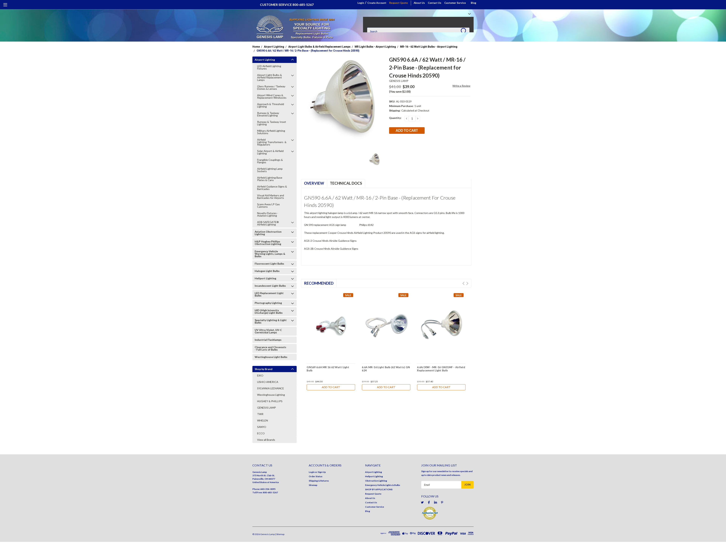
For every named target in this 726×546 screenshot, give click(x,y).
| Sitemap (279, 534)
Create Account (376, 2)
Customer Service (455, 2)
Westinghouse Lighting (271, 394)
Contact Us (434, 2)
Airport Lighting (274, 46)
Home (256, 46)
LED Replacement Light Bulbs (269, 294)
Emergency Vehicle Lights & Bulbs (382, 485)
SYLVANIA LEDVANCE (270, 388)
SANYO (261, 426)
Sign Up (322, 472)
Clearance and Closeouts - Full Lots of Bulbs (270, 348)
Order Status (315, 476)
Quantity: (395, 117)
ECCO (261, 433)
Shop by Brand (263, 369)
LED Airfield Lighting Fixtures (269, 67)
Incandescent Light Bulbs (270, 285)
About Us (419, 2)
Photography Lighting (268, 302)
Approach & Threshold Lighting (270, 105)
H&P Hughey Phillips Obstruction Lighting (268, 243)
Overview (314, 183)
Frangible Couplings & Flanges (270, 161)
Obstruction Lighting (376, 480)
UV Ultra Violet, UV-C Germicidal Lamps (268, 331)
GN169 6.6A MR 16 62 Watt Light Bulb (328, 369)
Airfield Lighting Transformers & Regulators (271, 142)
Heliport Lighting (265, 278)
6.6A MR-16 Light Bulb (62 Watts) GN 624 (386, 369)
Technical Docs (346, 183)
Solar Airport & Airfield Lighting (270, 152)
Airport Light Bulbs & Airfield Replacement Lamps (319, 46)
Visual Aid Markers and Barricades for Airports (270, 196)
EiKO (260, 375)
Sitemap (313, 485)
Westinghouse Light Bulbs (271, 357)
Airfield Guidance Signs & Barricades (272, 188)
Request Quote (398, 2)
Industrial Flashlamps (268, 339)
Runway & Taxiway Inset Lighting (271, 123)
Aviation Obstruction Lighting (268, 233)
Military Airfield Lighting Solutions (271, 132)
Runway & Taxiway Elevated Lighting (268, 114)
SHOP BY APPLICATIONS (378, 489)
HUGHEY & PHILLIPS (269, 401)
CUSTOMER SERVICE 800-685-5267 (287, 5)
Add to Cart (331, 387)
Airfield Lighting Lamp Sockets (270, 170)
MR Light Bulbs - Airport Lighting (375, 46)
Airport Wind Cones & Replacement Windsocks (271, 96)
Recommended (319, 283)
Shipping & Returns (319, 480)
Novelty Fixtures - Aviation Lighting (267, 214)
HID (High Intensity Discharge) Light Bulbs (269, 311)
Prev (463, 283)
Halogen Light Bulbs (267, 271)
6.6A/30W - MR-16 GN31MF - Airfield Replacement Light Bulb (441, 369)
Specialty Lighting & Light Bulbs (271, 321)
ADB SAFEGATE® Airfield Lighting (268, 223)
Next (467, 283)
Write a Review (461, 85)
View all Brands (266, 439)
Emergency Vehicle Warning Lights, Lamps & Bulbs (270, 254)
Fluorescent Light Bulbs (269, 263)
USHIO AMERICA (267, 381)
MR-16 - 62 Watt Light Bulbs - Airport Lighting (428, 46)
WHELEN (262, 420)
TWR (260, 414)
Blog (473, 2)
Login (361, 2)
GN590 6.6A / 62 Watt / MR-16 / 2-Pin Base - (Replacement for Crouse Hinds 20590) (308, 50)
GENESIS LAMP (266, 407)
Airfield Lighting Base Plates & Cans (269, 179)
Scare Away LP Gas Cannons (268, 205)
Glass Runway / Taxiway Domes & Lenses (271, 87)
